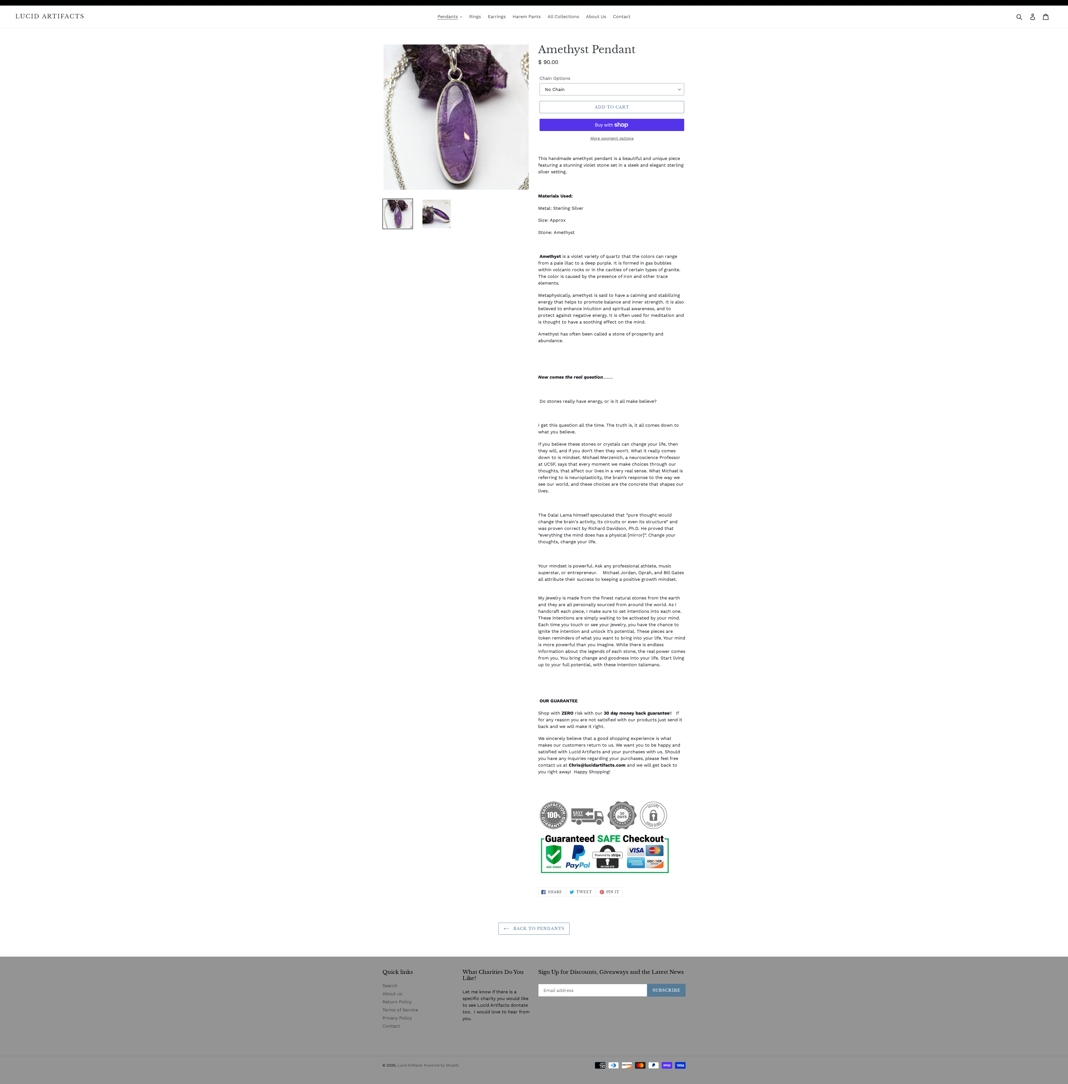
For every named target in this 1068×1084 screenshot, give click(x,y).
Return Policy (397, 1001)
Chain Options (555, 78)
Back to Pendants (538, 928)
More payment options (612, 138)
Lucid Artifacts (50, 16)
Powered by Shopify (441, 1065)
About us (392, 993)
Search (389, 985)
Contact (391, 1026)
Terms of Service (400, 1010)
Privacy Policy (397, 1018)
